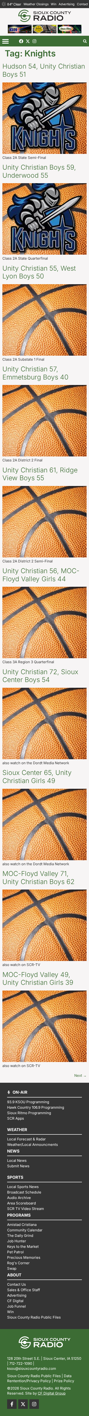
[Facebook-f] (12, 1404)
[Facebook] (21, 41)
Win (53, 4)
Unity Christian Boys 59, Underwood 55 (39, 171)
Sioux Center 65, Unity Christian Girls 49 (37, 777)
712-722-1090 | (21, 1363)
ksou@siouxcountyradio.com (31, 1368)
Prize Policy (64, 1381)
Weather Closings (35, 4)
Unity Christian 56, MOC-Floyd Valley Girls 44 (41, 575)
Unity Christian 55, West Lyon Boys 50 (39, 272)
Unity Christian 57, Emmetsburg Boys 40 (35, 373)
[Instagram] (34, 41)
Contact (82, 4)
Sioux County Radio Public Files (34, 1376)
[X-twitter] (28, 41)
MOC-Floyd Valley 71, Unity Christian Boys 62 (38, 878)
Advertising (67, 4)
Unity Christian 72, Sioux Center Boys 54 (40, 676)
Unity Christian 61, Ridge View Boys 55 (40, 474)
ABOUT (14, 1275)
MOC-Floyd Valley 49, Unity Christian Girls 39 (37, 979)
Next (80, 1075)
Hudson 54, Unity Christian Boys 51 (43, 70)
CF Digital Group (52, 1393)
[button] (5, 41)
